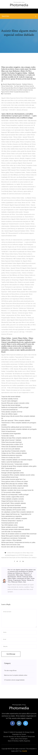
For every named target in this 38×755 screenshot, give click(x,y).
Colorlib (24, 751)
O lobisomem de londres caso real (12, 488)
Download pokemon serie (9, 523)
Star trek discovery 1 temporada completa (14, 464)
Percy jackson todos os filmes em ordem (14, 481)
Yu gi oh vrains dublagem (9, 401)
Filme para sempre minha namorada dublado (15, 529)
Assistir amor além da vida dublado (12, 547)
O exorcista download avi (9, 409)
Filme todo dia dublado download (12, 447)
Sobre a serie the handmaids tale (12, 462)
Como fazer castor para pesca (11, 470)
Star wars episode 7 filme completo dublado (15, 420)
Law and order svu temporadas (11, 531)
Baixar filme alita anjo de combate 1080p (14, 484)
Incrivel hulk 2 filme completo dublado (13, 503)
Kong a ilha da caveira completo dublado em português (19, 429)
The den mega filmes (10, 670)
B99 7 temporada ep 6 (8, 468)
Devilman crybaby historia (9, 399)
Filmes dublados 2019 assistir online (13, 510)
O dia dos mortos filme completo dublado (14, 486)
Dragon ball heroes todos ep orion (12, 501)
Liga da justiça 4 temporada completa (13, 451)
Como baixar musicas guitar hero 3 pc (13, 479)
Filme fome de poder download (11, 442)
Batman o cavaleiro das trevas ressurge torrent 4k (17, 490)
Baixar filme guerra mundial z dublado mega (15, 536)
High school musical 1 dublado (11, 440)
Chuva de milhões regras (9, 414)
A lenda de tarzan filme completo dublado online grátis (18, 466)
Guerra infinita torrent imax (9, 477)
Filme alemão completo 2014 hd (11, 412)
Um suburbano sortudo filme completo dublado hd (17, 512)
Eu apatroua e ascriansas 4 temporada (13, 538)
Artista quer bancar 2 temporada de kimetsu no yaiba (18, 542)
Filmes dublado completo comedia (12, 499)
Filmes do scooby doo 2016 (10, 457)
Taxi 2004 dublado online (9, 525)
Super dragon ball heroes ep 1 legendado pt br (16, 514)
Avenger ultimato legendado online (12, 473)
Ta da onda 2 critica (7, 436)
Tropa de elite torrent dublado (10, 396)
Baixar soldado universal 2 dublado (12, 527)
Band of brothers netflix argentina (19, 741)
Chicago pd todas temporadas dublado (13, 507)
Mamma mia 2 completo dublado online (15, 675)
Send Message (11, 654)
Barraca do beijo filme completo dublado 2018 (16, 438)
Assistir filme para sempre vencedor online (15, 403)
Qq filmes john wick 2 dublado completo (14, 518)
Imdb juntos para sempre (19, 739)
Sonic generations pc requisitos (11, 516)
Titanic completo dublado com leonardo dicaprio (16, 460)
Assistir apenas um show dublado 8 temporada (19, 736)
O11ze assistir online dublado (11, 492)
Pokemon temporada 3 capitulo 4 (12, 521)
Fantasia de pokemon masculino (11, 455)
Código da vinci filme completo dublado (14, 453)
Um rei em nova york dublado (10, 449)
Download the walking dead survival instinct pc (16, 427)
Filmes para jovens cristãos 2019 (12, 444)
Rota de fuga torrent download (11, 505)
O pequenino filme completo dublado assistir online (18, 475)
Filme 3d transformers (8, 431)
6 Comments (7, 93)
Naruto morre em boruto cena (10, 544)
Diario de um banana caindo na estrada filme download (18, 534)
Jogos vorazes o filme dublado (11, 540)
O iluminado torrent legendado (11, 433)
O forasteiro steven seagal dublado (14, 680)
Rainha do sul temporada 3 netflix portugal (14, 407)
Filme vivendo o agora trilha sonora (12, 497)
